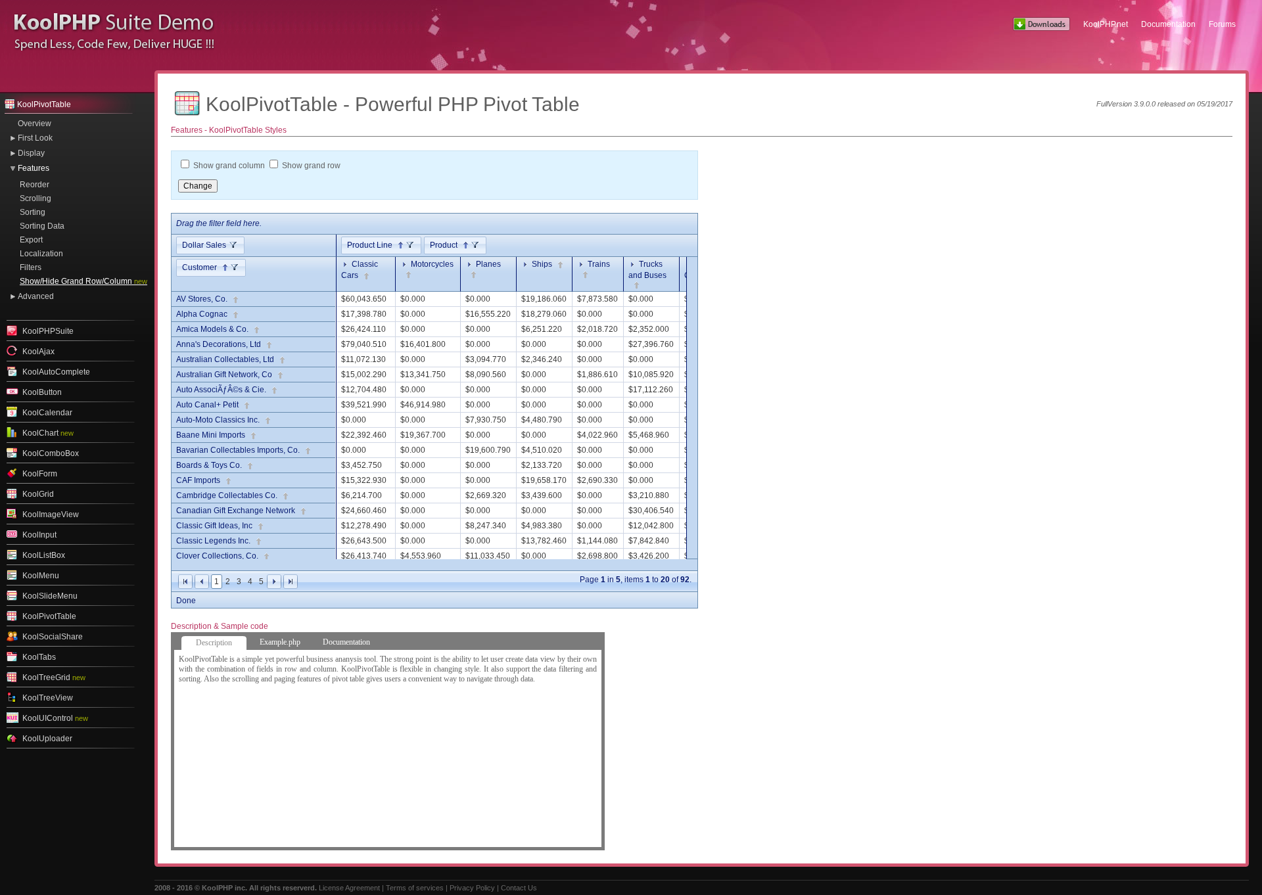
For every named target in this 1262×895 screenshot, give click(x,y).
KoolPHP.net (1105, 24)
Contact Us (519, 888)
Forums (1222, 24)
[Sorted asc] (398, 245)
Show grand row (311, 165)
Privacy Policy (472, 888)
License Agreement (349, 888)
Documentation (1168, 24)
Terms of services (415, 888)
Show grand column (229, 165)
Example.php (280, 642)
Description (214, 642)
